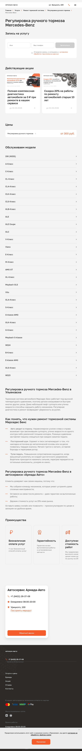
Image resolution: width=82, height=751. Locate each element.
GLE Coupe (10, 224)
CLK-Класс (10, 194)
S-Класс (9, 307)
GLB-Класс (10, 209)
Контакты (9, 689)
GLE (7, 217)
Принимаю (41, 742)
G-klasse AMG (11, 315)
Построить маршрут (21, 610)
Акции (8, 681)
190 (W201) (10, 156)
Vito (7, 292)
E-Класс (9, 254)
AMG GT (9, 269)
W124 (7, 345)
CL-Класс (9, 179)
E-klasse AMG (11, 360)
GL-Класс (9, 277)
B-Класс (9, 352)
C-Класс (9, 171)
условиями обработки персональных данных (51, 53)
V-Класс (9, 239)
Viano (8, 247)
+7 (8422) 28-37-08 (20, 596)
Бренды (8, 677)
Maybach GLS (11, 284)
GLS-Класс (10, 368)
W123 (7, 375)
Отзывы (8, 685)
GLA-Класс (10, 300)
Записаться (65, 45)
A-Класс (9, 164)
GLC (7, 232)
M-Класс (9, 262)
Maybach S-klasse (13, 337)
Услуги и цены (11, 673)
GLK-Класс (10, 322)
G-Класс (9, 330)
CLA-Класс (10, 186)
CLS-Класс (10, 201)
